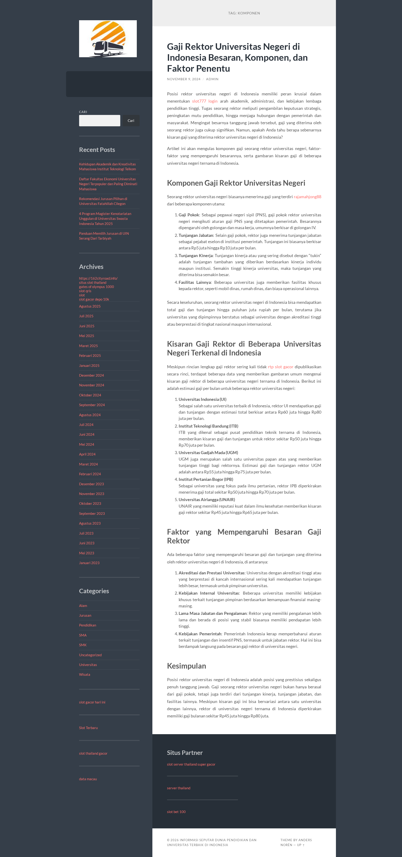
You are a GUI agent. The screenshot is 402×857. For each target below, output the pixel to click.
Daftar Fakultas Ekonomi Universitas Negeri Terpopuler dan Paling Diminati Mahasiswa (108, 184)
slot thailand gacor (93, 753)
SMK (83, 645)
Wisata (84, 674)
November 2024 (91, 385)
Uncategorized (90, 655)
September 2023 (92, 513)
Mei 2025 (86, 336)
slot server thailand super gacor (191, 764)
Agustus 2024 (90, 415)
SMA (83, 635)
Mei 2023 (86, 553)
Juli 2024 (86, 424)
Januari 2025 (89, 365)
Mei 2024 (86, 444)
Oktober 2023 (90, 503)
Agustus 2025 (90, 306)
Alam (83, 605)
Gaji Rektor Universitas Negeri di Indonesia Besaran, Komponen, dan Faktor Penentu (237, 57)
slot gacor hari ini (92, 702)
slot (82, 295)
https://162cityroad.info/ (98, 278)
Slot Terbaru (88, 728)
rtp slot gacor (280, 366)
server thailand (178, 788)
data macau (88, 779)
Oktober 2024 (90, 395)
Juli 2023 (86, 533)
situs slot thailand (92, 282)
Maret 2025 (88, 346)
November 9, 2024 (184, 79)
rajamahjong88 (307, 196)
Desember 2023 (91, 484)
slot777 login (205, 101)
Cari (83, 112)
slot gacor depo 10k (94, 299)
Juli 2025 (86, 316)
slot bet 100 (176, 812)
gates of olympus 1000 (96, 287)
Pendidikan (87, 625)
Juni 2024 (86, 434)
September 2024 (92, 405)
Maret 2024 (88, 464)
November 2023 (91, 494)
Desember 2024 (91, 375)
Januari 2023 (89, 563)
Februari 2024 (90, 474)
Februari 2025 (90, 355)
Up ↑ (301, 845)
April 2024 (87, 454)
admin (212, 79)
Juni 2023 (86, 543)
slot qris (85, 291)
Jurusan (85, 615)
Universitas (88, 665)
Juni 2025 (86, 326)
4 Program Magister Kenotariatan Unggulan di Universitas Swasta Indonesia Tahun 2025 (105, 218)
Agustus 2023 (90, 523)
